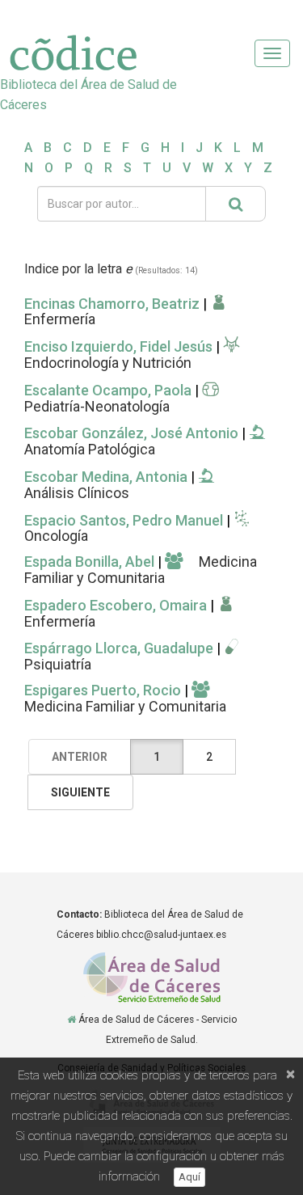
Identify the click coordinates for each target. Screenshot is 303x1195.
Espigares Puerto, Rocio (102, 690)
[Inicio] (71, 1019)
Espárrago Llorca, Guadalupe (118, 648)
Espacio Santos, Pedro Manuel (123, 520)
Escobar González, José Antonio (131, 432)
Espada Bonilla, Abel (89, 561)
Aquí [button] (189, 1177)
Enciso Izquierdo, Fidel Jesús (118, 346)
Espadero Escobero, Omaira (115, 605)
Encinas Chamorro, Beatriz (113, 303)
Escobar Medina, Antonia (105, 476)
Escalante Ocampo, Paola (107, 390)
